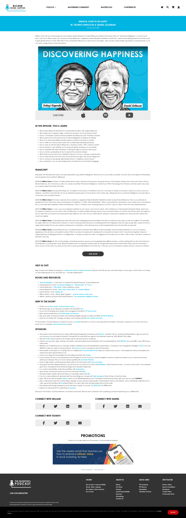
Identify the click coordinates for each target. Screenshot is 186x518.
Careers (118, 489)
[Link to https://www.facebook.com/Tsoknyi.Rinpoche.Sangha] (44, 423)
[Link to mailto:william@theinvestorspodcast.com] (80, 406)
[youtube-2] (129, 113)
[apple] (83, 113)
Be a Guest (90, 491)
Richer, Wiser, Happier (93, 487)
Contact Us (119, 498)
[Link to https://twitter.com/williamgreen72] (55, 406)
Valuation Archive (145, 491)
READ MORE (93, 254)
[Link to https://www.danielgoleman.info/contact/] (140, 406)
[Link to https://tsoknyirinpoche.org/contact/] (80, 423)
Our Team (119, 487)
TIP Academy (143, 484)
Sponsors (119, 494)
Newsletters (143, 489)
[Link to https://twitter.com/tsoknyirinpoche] (55, 423)
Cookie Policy (167, 491)
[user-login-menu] (178, 7)
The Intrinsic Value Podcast (95, 489)
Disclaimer (165, 489)
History (118, 484)
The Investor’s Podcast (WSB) (95, 484)
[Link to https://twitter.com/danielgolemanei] (115, 406)
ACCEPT (173, 512)
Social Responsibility (123, 491)
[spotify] (105, 113)
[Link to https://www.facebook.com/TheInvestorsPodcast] (44, 406)
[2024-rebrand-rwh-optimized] (15, 3)
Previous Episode (86, 469)
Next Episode (99, 469)
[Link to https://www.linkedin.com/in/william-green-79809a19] (67, 406)
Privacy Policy (167, 484)
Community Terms (168, 494)
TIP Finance (143, 487)
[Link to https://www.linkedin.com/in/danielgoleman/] (127, 406)
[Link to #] (67, 423)
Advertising (120, 496)
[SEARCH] (167, 7)
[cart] (173, 7)
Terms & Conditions (168, 487)
